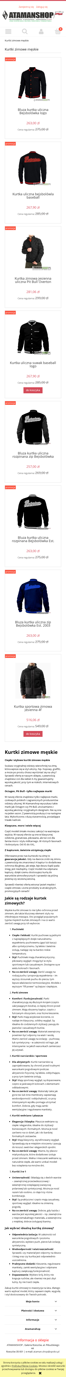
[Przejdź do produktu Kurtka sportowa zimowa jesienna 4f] (33, 681)
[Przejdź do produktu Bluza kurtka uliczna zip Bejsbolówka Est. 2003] (33, 596)
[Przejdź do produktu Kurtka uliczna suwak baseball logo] (33, 337)
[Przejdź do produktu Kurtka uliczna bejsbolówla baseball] (33, 168)
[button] (8, 31)
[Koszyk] (58, 31)
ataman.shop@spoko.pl (46, 1351)
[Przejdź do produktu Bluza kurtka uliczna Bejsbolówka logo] (33, 84)
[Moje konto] (41, 31)
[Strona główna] (33, 15)
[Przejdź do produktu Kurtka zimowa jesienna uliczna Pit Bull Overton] (33, 252)
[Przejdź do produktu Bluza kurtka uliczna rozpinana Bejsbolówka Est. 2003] (33, 512)
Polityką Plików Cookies (25, 1365)
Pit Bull (20, 791)
